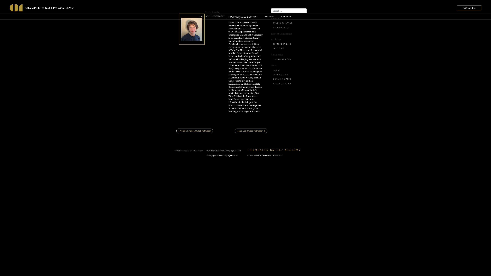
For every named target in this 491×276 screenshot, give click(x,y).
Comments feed (282, 79)
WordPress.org (282, 83)
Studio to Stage (282, 23)
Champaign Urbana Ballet (272, 156)
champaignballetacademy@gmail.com (222, 155)
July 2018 (278, 48)
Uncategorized (282, 59)
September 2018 (282, 44)
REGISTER (469, 8)
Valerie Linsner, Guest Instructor (195, 131)
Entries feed (280, 75)
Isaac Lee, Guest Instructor (250, 131)
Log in (277, 70)
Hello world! (281, 27)
